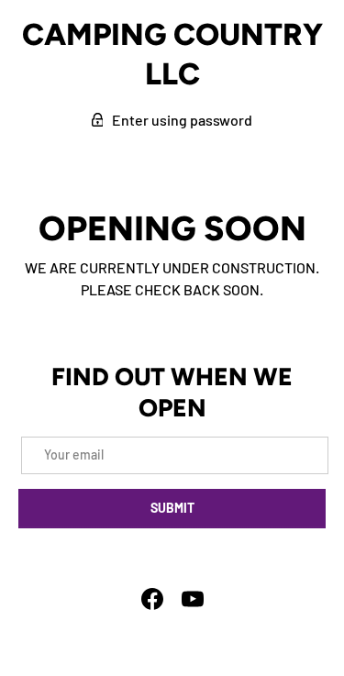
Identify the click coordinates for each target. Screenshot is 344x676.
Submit (172, 507)
